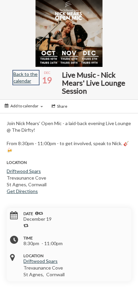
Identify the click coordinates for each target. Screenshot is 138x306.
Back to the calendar (25, 77)
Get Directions (22, 191)
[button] (37, 213)
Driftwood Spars (24, 171)
